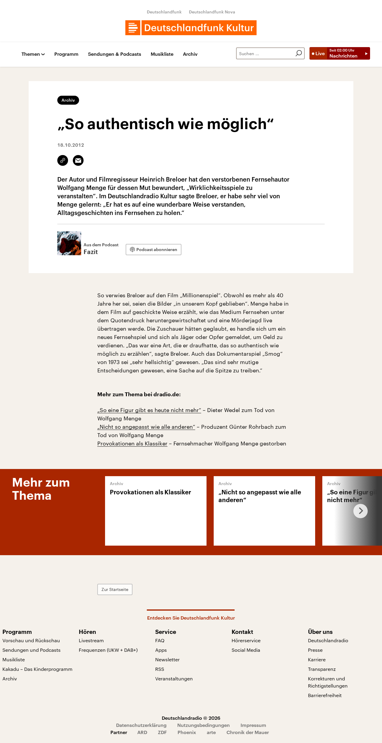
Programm (66, 54)
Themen (30, 54)
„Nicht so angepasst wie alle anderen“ (146, 426)
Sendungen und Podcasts (31, 650)
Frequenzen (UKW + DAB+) (108, 650)
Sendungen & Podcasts (114, 54)
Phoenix (187, 732)
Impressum (253, 725)
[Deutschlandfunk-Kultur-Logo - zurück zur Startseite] (191, 27)
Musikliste (162, 54)
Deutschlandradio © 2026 (191, 718)
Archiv (190, 54)
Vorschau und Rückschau (31, 640)
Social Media (246, 650)
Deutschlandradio (328, 640)
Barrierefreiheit (325, 695)
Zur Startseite (114, 589)
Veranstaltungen (174, 678)
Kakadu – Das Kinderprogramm (37, 669)
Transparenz (322, 669)
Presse (315, 650)
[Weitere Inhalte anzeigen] (358, 511)
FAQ (159, 640)
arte (211, 732)
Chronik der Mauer (248, 732)
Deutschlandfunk (164, 11)
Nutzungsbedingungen (203, 725)
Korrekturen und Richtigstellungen (328, 682)
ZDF (162, 732)
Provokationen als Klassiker (132, 443)
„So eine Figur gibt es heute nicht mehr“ (149, 410)
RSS (159, 669)
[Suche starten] (298, 53)
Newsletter (167, 659)
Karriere (317, 659)
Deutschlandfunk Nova (212, 11)
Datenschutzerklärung (141, 725)
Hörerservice (246, 640)
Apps (161, 650)
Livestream (91, 640)
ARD (142, 732)
